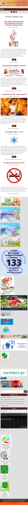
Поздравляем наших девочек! (14, 65)
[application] (14, 302)
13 (6, 423)
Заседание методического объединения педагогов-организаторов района (14, 23)
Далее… (14, 60)
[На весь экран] (25, 309)
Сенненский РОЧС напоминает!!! (14, 94)
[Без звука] (23, 309)
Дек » (4, 430)
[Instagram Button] (11, 12)
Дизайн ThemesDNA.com (14, 503)
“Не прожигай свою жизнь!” (14, 162)
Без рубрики (16, 128)
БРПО (16, 62)
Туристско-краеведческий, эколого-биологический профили (12, 399)
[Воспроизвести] (2, 309)
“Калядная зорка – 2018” (14, 132)
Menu (3, 9)
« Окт (2, 430)
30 (17, 427)
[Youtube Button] (14, 12)
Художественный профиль (16, 90)
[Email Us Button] (16, 12)
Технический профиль (5, 405)
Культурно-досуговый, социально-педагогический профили (12, 403)
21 (10, 425)
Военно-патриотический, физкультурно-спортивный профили (13, 401)
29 (14, 427)
